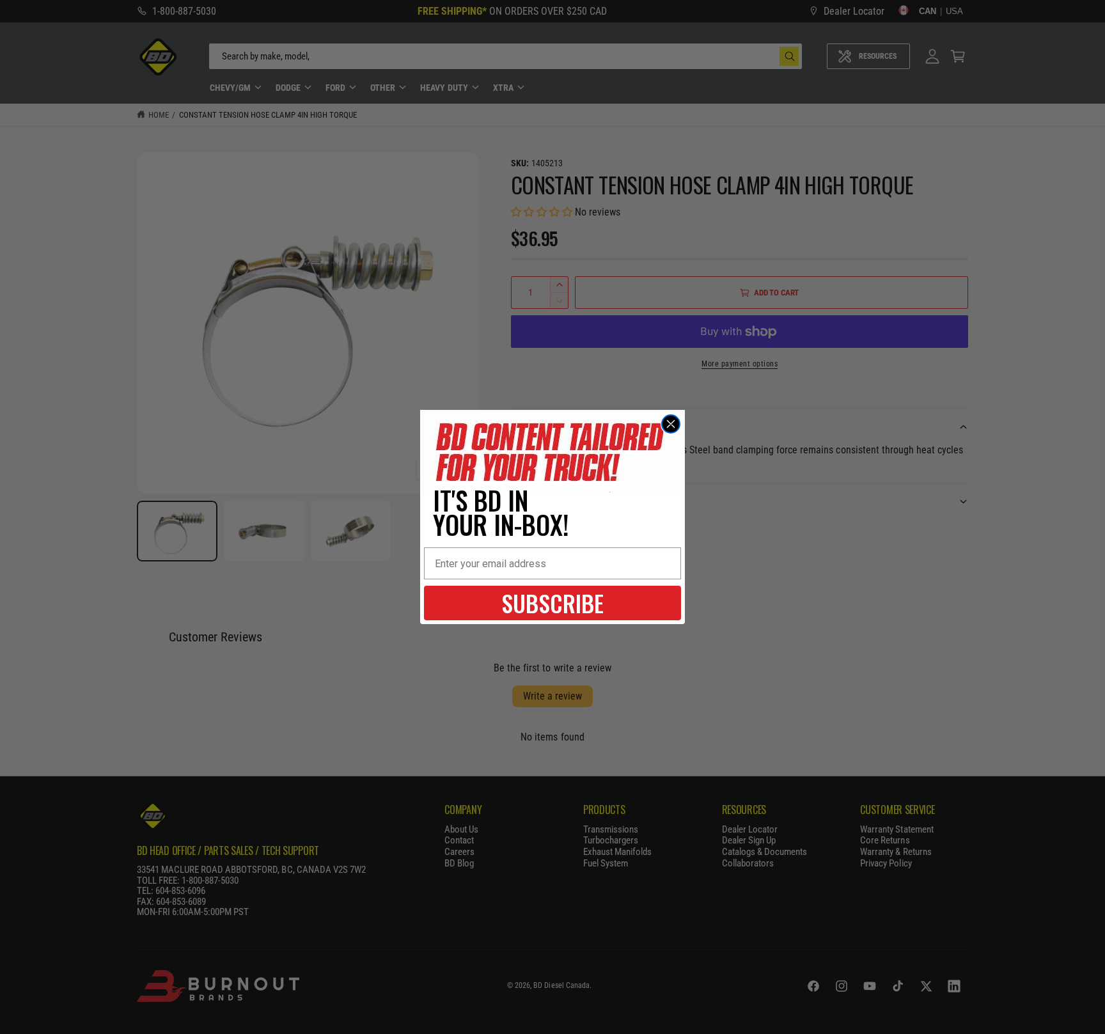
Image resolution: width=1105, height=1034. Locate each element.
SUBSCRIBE (552, 603)
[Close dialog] (671, 424)
